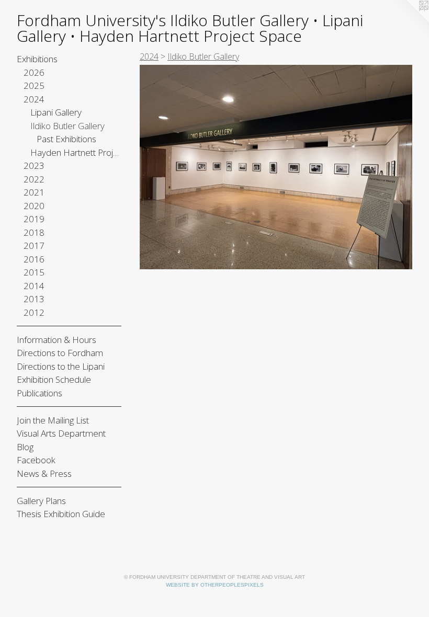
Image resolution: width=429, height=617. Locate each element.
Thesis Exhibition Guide (61, 514)
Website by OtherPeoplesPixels (215, 585)
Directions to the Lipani (61, 366)
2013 (34, 299)
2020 (34, 206)
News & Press (44, 473)
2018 (34, 232)
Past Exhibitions (66, 139)
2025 (34, 85)
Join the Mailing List (53, 420)
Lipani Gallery (56, 112)
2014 (34, 286)
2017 (34, 245)
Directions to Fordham (60, 353)
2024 (34, 99)
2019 (34, 219)
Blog (25, 447)
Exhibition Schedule (54, 379)
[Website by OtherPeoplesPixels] (408, 21)
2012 (34, 312)
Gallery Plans (41, 501)
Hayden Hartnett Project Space (76, 152)
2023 (34, 165)
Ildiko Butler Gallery (67, 126)
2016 (34, 259)
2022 (34, 179)
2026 (34, 72)
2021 (34, 192)
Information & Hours (56, 340)
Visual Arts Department (61, 433)
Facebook (36, 460)
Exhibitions (37, 59)
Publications (39, 393)
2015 (34, 272)
